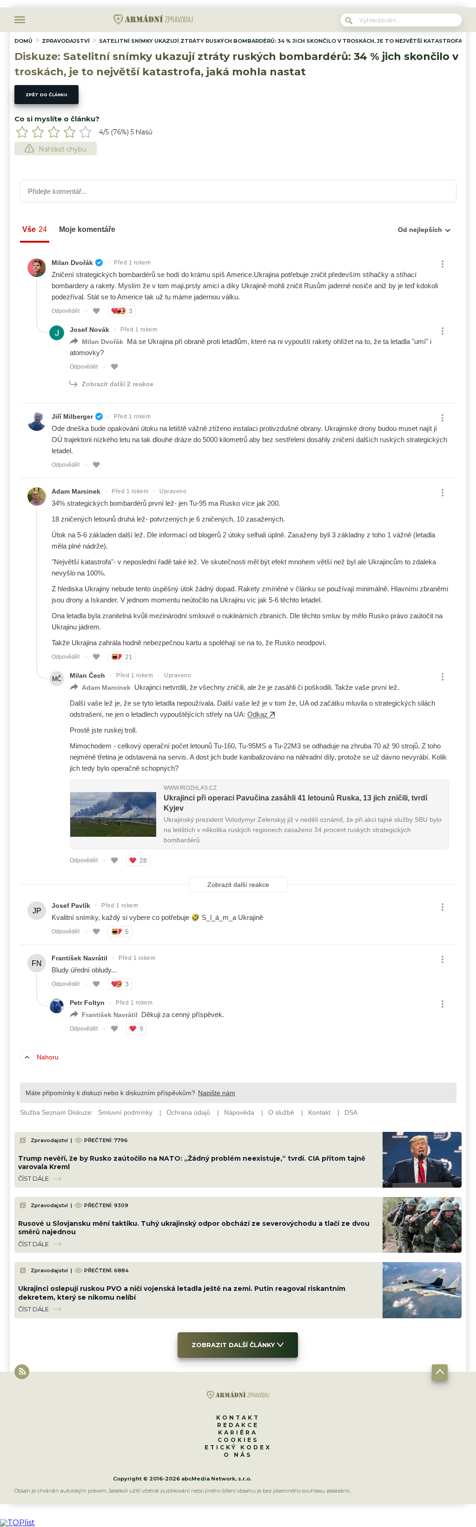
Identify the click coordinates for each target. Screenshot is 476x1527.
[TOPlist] (17, 1522)
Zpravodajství (66, 41)
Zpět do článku (46, 94)
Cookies (238, 1439)
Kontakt (238, 1417)
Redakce (238, 1424)
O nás (238, 1454)
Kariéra (238, 1432)
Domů (23, 41)
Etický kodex (238, 1447)
